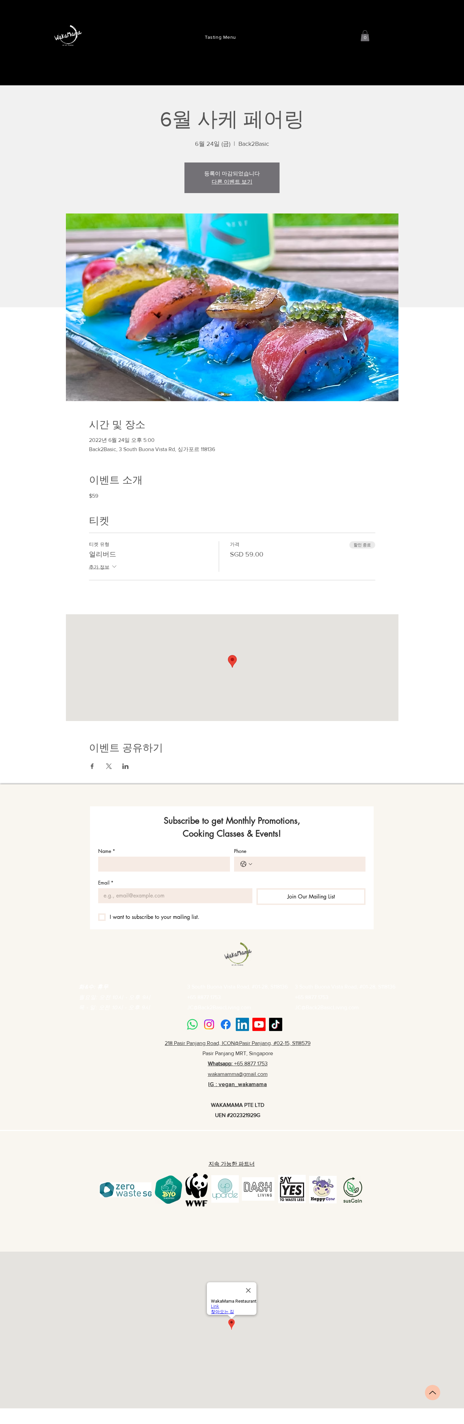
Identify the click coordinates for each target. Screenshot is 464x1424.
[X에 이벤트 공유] (109, 766)
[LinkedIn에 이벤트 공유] (125, 766)
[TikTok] (275, 1024)
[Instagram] (209, 1024)
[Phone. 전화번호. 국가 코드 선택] (246, 864)
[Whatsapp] (192, 1024)
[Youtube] (259, 1024)
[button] (365, 35)
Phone (240, 851)
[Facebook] (225, 1024)
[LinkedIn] (242, 1024)
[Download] (432, 1392)
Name (106, 851)
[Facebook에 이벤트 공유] (92, 766)
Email (105, 883)
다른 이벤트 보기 (232, 182)
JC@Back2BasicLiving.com (219, 1007)
